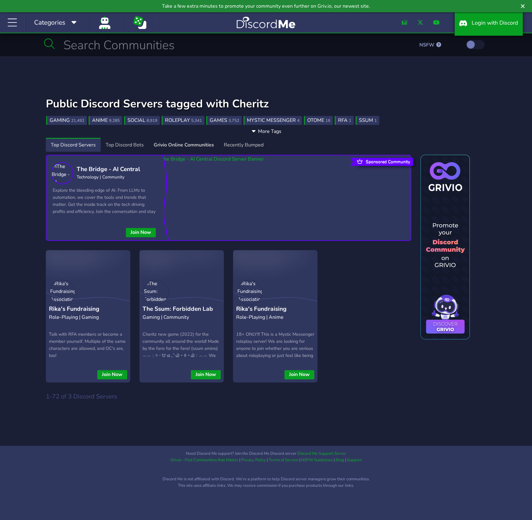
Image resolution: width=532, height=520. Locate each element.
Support (354, 460)
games (224, 120)
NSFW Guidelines (317, 460)
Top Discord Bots (125, 145)
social (142, 120)
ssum (368, 120)
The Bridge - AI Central (108, 169)
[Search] (49, 43)
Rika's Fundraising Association (74, 313)
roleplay (183, 120)
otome (318, 120)
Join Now (141, 232)
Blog (340, 460)
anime (106, 120)
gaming (67, 120)
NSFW (427, 45)
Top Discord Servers (73, 145)
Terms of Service (283, 460)
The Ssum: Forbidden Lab (178, 309)
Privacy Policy (253, 460)
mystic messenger (273, 120)
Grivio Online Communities (184, 145)
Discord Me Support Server (321, 453)
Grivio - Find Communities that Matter (204, 460)
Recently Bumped (244, 145)
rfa (344, 120)
